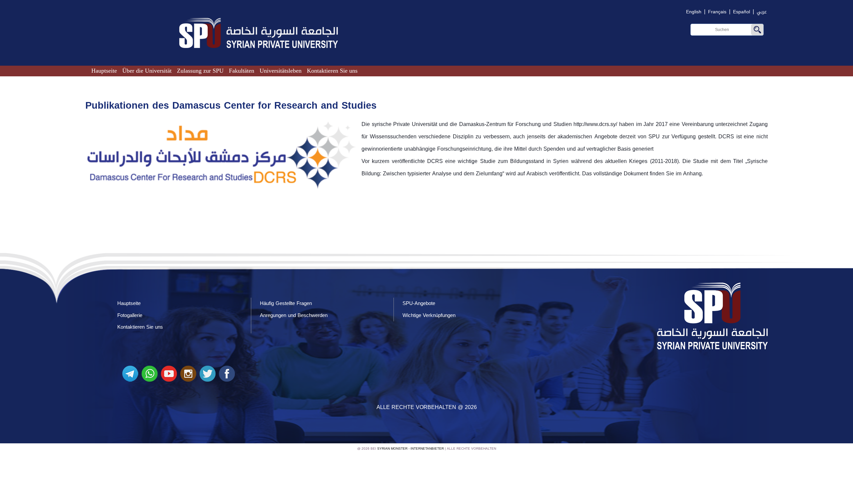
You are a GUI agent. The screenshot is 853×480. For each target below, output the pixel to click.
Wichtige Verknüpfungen (429, 315)
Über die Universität (147, 70)
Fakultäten (241, 70)
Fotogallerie (129, 315)
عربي (762, 11)
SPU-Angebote (419, 303)
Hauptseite (104, 70)
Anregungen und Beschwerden (294, 315)
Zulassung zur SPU (200, 70)
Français (717, 11)
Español (741, 11)
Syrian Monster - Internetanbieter (410, 448)
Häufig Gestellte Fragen (286, 303)
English (693, 11)
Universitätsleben (281, 70)
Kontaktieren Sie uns (332, 70)
